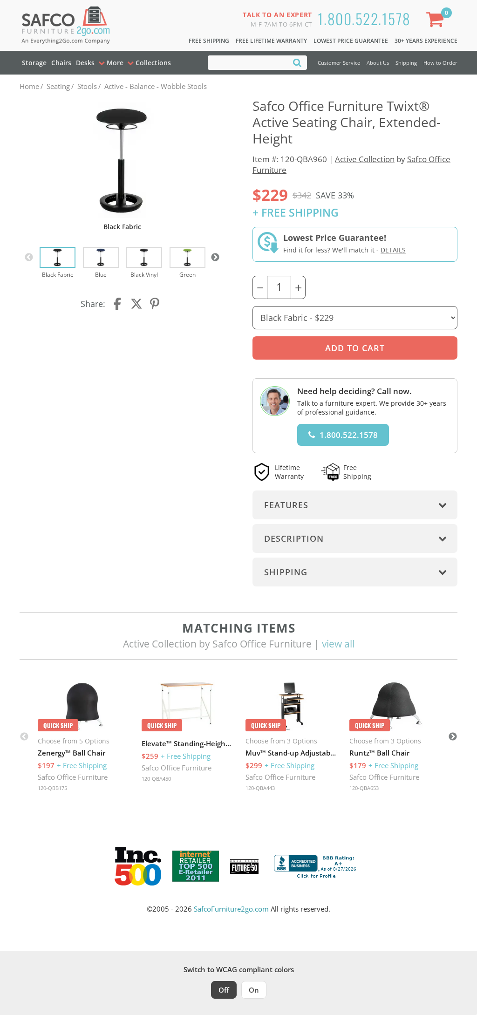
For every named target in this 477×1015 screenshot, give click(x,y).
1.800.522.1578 (364, 18)
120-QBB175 (52, 787)
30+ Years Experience (426, 41)
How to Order (440, 62)
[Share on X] (136, 304)
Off (223, 990)
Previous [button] (29, 257)
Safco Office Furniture (73, 777)
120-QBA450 (156, 778)
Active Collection (365, 159)
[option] (57, 263)
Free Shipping (209, 41)
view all (338, 643)
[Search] (297, 62)
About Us (378, 62)
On (254, 990)
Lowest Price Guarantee (350, 41)
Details (393, 249)
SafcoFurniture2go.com (231, 908)
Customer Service (339, 62)
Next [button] (215, 257)
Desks (85, 62)
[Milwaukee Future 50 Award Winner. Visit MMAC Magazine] (244, 866)
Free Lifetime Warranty (271, 41)
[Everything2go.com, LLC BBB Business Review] (316, 865)
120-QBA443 (260, 787)
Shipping (406, 62)
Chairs (61, 62)
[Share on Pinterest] (155, 304)
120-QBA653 (364, 787)
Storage (34, 62)
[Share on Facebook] (118, 304)
